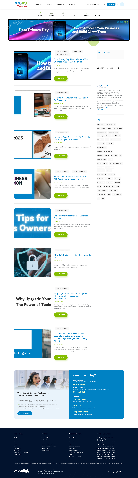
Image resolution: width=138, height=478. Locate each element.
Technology (117, 194)
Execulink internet (101, 147)
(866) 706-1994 (79, 391)
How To (109, 171)
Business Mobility (45, 450)
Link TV (109, 179)
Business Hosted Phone (47, 442)
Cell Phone (107, 136)
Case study (100, 136)
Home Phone (100, 167)
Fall (120, 155)
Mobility (117, 179)
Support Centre (80, 411)
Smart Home (17, 448)
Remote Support (73, 450)
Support (71, 4)
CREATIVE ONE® (49, 473)
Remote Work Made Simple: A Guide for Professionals (71, 99)
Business (48, 4)
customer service (116, 140)
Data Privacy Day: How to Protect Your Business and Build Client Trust (71, 60)
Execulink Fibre (59, 4)
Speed (109, 194)
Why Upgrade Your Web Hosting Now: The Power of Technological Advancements (71, 296)
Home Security (110, 167)
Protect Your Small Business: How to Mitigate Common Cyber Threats (70, 177)
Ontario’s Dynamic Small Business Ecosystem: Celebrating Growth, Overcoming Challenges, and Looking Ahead (70, 337)
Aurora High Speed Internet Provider (106, 450)
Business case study (110, 124)
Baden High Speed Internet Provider (106, 456)
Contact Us (72, 438)
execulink (110, 144)
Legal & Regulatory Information (46, 470)
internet (101, 178)
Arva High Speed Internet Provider (105, 448)
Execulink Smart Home (104, 151)
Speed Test (72, 448)
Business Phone (45, 440)
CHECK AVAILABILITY (24, 413)
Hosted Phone (101, 171)
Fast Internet (102, 159)
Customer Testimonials (75, 446)
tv (98, 198)
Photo (101, 109)
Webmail (71, 442)
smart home (101, 194)
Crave (107, 140)
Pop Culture (77, 51)
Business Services (62, 51)
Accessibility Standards (75, 456)
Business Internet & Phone (48, 444)
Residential (37, 4)
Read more (61, 78)
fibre (110, 159)
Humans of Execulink (106, 175)
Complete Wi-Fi (116, 136)
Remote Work (108, 186)
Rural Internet (17, 450)
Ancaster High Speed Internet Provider (106, 442)
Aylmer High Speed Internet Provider (106, 452)
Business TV (44, 448)
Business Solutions (113, 132)
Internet (16, 440)
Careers (71, 454)
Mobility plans (100, 182)
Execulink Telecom (106, 86)
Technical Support (62, 54)
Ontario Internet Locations (21, 452)
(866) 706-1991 (79, 384)
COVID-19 (100, 140)
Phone (15, 444)
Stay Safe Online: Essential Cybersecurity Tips (72, 256)
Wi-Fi (103, 198)
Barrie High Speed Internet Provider (106, 458)
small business (113, 190)
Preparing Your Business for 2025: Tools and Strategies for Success (72, 138)
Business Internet (115, 128)
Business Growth (101, 128)
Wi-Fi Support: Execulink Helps (76, 452)
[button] (122, 4)
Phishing (117, 182)
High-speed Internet (116, 163)
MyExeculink (111, 4)
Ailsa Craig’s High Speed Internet (105, 438)
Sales (98, 190)
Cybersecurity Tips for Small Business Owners (71, 216)
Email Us (77, 405)
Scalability (104, 190)
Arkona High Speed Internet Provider (106, 446)
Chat (104, 4)
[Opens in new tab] (108, 472)
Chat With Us (79, 399)
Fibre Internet (102, 163)
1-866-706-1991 (94, 4)
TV (14, 442)
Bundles (16, 438)
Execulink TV (114, 155)
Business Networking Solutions (49, 446)
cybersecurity (100, 144)
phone (99, 186)
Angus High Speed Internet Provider (106, 444)
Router (117, 186)
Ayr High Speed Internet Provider (105, 454)
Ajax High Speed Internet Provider (105, 440)
